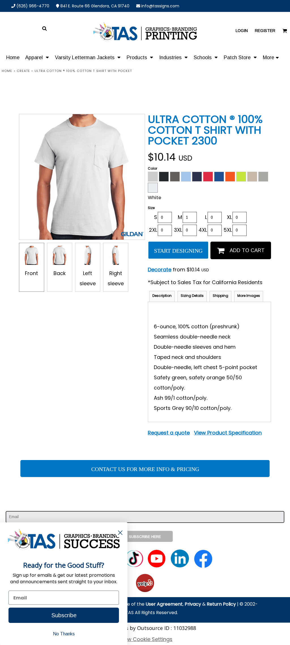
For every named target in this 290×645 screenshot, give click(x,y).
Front (31, 273)
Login (242, 30)
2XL (153, 229)
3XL (178, 229)
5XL (227, 229)
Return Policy (221, 604)
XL (229, 217)
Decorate (159, 269)
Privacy (193, 604)
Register (265, 30)
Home (7, 71)
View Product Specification (228, 432)
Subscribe (63, 615)
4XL (203, 229)
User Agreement (164, 604)
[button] (37, 57)
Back (60, 273)
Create (23, 71)
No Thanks (64, 633)
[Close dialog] (120, 533)
